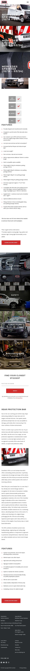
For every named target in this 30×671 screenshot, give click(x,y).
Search (15, 390)
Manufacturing (4, 645)
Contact (17, 640)
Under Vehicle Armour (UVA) (8, 623)
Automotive (3, 616)
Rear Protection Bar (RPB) (7, 625)
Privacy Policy (23, 668)
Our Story (3, 642)
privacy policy (19, 398)
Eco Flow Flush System (20, 625)
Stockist (17, 645)
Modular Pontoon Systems (21, 618)
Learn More (3, 640)
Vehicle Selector (5, 618)
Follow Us (5, 658)
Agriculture (18, 630)
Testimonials (4, 647)
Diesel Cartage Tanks (20, 634)
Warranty (17, 650)
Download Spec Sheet (11, 242)
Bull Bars (3, 620)
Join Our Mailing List (20, 652)
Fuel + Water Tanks (5, 628)
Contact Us (17, 647)
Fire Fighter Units (19, 632)
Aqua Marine (18, 616)
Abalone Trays (18, 620)
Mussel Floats (18, 623)
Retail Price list (18, 642)
